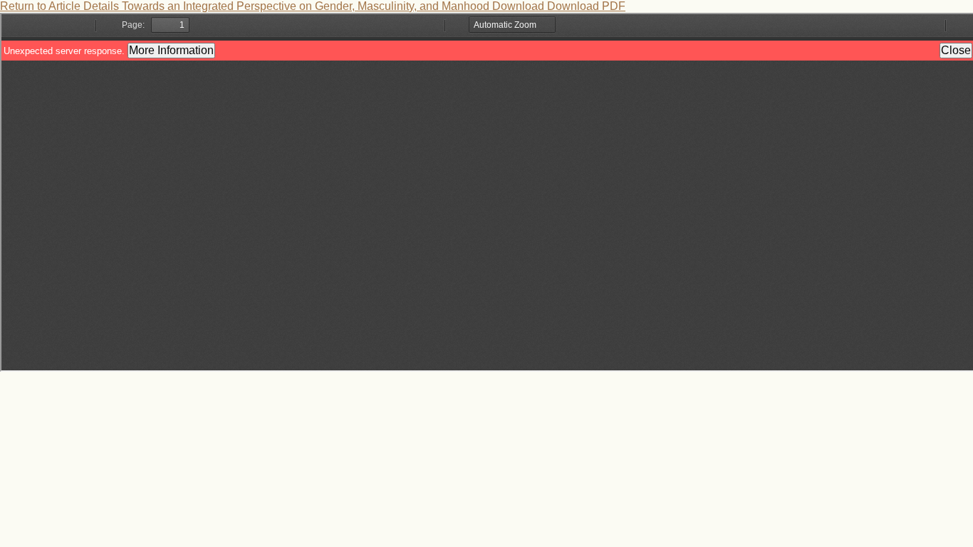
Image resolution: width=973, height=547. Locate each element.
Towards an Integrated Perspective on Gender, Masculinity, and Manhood (307, 6)
